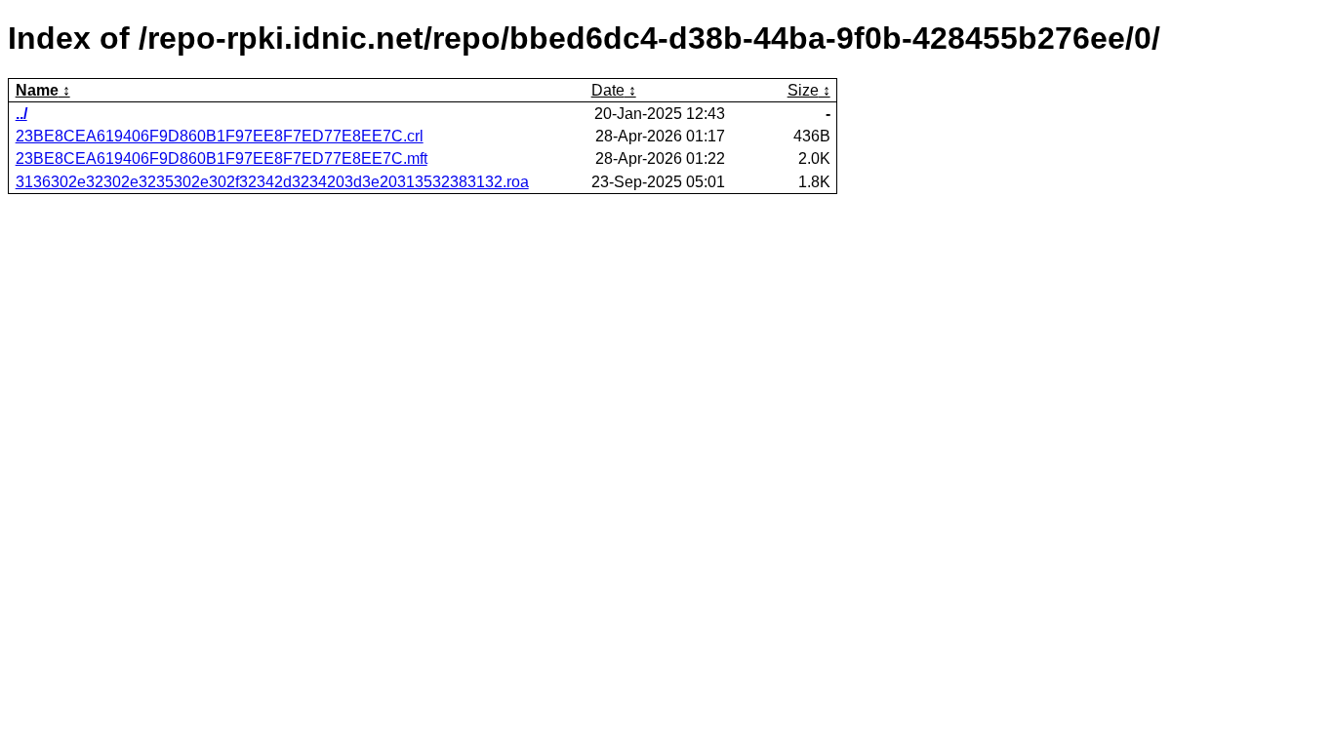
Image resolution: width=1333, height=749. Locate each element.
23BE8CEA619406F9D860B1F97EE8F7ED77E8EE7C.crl (220, 136)
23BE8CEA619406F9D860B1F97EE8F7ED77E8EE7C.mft (221, 158)
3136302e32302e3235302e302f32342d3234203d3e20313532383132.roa (272, 182)
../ (21, 113)
